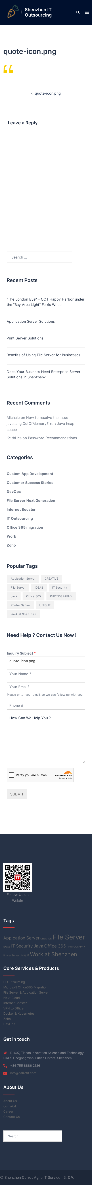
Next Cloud (11, 998)
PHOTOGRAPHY (61, 596)
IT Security (59, 587)
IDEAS (39, 587)
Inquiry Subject (21, 653)
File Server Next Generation (31, 500)
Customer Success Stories (30, 482)
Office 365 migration (25, 527)
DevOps (14, 491)
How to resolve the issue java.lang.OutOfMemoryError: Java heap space (40, 423)
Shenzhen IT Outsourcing (38, 12)
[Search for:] (39, 257)
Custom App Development (30, 473)
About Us (10, 1101)
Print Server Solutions (25, 338)
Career (8, 1111)
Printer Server (20, 605)
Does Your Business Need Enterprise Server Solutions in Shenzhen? (43, 374)
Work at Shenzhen (23, 614)
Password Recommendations (52, 438)
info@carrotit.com (23, 1073)
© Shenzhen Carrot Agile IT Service (30, 1177)
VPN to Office (13, 1008)
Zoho (11, 545)
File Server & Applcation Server (26, 992)
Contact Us (11, 1117)
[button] (77, 12)
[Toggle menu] (87, 12)
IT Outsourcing (20, 518)
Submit (17, 794)
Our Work (10, 1106)
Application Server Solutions (31, 321)
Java (14, 596)
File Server (18, 587)
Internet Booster (21, 509)
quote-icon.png (48, 93)
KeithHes (14, 438)
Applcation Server (23, 578)
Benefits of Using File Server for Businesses (43, 355)
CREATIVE (51, 578)
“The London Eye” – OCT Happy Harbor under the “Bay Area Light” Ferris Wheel (45, 302)
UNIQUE (45, 605)
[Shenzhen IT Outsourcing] (12, 12)
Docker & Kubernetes (18, 1013)
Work (11, 536)
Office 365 (33, 596)
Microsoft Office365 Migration (25, 987)
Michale (13, 417)
